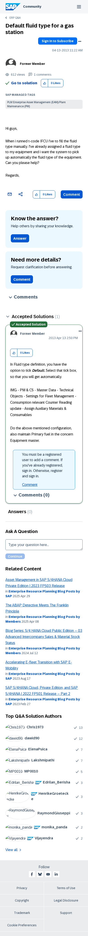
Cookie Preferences (22, 925)
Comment (71, 194)
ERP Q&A (15, 17)
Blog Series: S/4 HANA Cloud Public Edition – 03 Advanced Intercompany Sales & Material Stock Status (43, 637)
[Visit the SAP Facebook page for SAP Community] (32, 874)
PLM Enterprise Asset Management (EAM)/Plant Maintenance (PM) (36, 104)
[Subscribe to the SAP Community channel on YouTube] (48, 874)
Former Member (32, 64)
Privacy (22, 888)
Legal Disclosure (66, 900)
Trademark (22, 913)
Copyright (22, 900)
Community (32, 6)
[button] (44, 83)
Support (66, 913)
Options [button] (79, 41)
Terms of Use (66, 888)
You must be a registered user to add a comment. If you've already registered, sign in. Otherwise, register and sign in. (42, 465)
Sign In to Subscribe (58, 41)
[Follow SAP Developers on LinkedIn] (56, 874)
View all (11, 850)
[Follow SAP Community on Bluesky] (40, 874)
